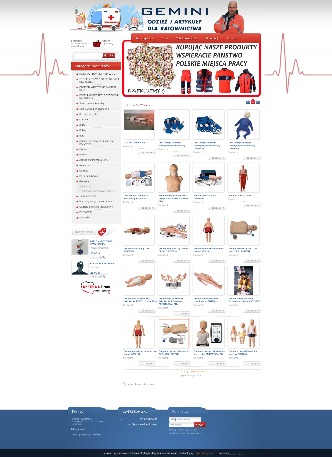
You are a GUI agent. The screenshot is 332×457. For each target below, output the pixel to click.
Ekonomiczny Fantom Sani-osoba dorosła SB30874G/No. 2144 (173, 198)
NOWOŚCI (84, 217)
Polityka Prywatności (81, 419)
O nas (164, 38)
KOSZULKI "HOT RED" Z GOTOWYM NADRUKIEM (98, 96)
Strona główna (144, 38)
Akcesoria (84, 165)
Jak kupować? (78, 429)
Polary (82, 130)
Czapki (83, 149)
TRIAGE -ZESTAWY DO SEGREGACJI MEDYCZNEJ (99, 80)
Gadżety (83, 170)
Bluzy (82, 125)
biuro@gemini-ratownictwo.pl (142, 424)
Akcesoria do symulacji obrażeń (98, 191)
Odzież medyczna (88, 176)
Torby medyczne (87, 196)
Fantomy (84, 181)
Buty (81, 135)
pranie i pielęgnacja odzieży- (86, 434)
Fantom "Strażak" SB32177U (243, 195)
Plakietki (83, 154)
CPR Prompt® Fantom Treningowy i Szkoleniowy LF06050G (207, 146)
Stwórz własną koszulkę (91, 103)
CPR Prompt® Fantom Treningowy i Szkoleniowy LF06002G (242, 146)
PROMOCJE (85, 212)
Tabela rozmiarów (187, 38)
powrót (141, 384)
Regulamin (76, 424)
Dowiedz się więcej (205, 453)
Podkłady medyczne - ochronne (95, 201)
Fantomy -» (143, 105)
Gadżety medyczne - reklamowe (96, 207)
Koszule (83, 119)
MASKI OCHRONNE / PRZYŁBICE (97, 73)
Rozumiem (224, 453)
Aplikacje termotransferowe (93, 160)
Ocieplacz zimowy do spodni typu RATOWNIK (96, 142)
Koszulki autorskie (88, 114)
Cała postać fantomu (134, 143)
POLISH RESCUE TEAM (102, 263)
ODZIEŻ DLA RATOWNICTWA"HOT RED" (97, 88)
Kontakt (232, 38)
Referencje (212, 38)
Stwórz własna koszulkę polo (94, 108)
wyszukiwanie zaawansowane (105, 60)
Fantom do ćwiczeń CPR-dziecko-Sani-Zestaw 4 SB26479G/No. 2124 (171, 301)
